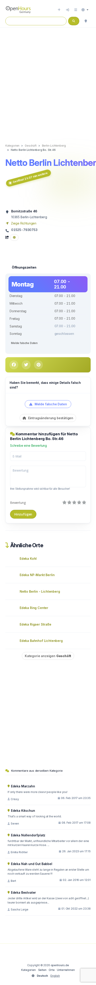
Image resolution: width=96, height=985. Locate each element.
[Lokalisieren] (85, 21)
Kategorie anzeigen (48, 656)
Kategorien (28, 970)
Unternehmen (66, 970)
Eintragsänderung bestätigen (50, 418)
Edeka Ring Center (34, 608)
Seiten (42, 970)
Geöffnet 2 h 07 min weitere (30, 177)
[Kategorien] (75, 10)
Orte (51, 970)
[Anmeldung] (67, 10)
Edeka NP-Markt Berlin (37, 575)
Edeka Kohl (28, 558)
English (55, 975)
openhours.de (60, 965)
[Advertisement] (48, 81)
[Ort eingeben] (59, 10)
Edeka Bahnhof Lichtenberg (41, 641)
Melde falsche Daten (24, 343)
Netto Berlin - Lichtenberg (40, 591)
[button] (85, 10)
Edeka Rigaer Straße (35, 624)
